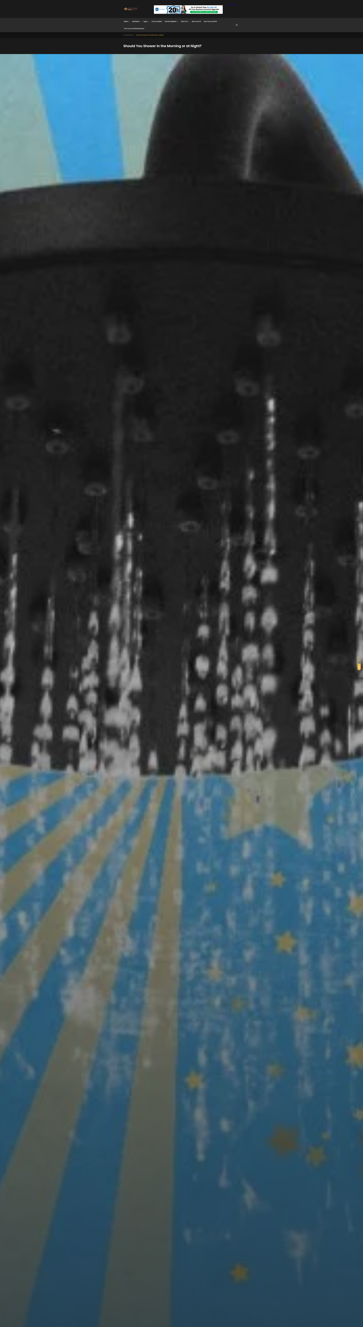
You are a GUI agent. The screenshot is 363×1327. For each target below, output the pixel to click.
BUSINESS (135, 21)
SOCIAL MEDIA (157, 21)
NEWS (126, 21)
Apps (145, 21)
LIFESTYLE (184, 21)
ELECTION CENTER (210, 21)
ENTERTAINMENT (171, 21)
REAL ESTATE (196, 21)
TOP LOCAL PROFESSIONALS (134, 29)
